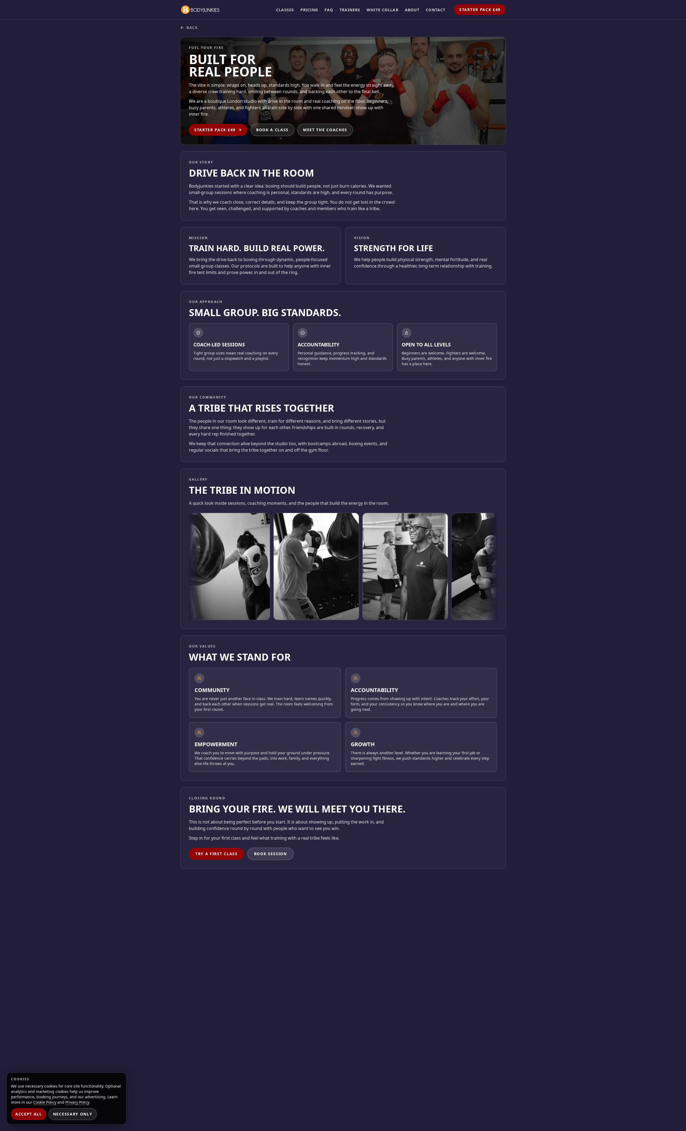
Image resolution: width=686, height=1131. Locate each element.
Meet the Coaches (325, 129)
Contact (435, 9)
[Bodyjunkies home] (200, 9)
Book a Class (272, 129)
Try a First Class (216, 853)
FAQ (329, 9)
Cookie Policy (44, 1102)
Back (192, 27)
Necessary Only (72, 1114)
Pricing (309, 9)
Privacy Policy (77, 1102)
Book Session (270, 853)
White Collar (382, 9)
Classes (285, 9)
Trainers (350, 9)
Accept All (28, 1114)
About (412, 9)
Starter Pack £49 (480, 9)
